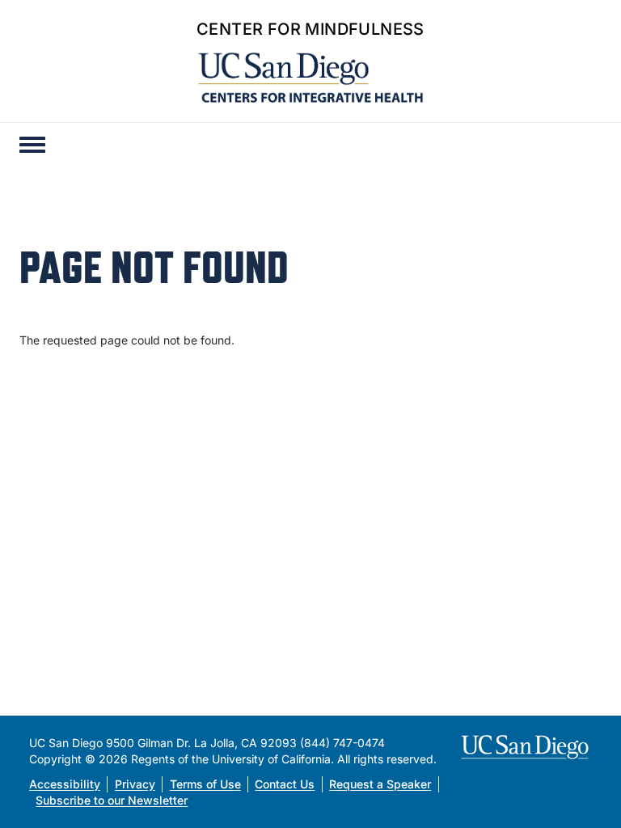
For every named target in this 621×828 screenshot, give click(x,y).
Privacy (135, 784)
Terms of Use (205, 784)
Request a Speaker (380, 784)
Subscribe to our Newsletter (112, 800)
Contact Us (285, 784)
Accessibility (64, 784)
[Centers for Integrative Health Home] (310, 76)
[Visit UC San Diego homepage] (526, 747)
